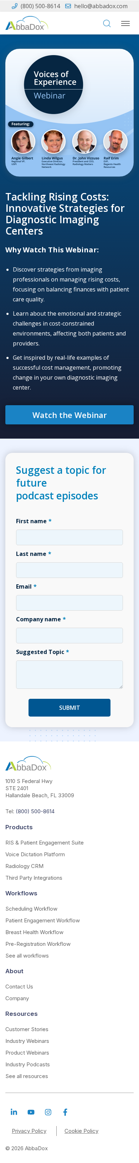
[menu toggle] (125, 23)
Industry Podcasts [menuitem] (27, 1064)
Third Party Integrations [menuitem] (33, 877)
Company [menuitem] (17, 998)
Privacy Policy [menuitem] (29, 1130)
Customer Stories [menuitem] (26, 1029)
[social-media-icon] (13, 1112)
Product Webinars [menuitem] (27, 1052)
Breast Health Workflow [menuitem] (34, 932)
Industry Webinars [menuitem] (27, 1041)
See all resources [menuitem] (26, 1076)
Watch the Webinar (69, 414)
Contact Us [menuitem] (19, 986)
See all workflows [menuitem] (27, 955)
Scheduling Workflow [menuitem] (31, 908)
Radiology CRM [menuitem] (24, 866)
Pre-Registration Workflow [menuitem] (38, 943)
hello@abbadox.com (101, 6)
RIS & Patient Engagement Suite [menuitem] (44, 842)
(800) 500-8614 (40, 6)
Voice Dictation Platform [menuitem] (35, 854)
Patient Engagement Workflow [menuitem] (42, 920)
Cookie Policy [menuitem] (81, 1130)
